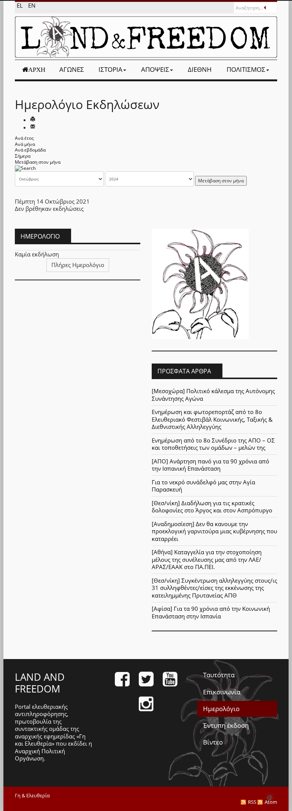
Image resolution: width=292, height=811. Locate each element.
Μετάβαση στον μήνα (37, 162)
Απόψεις (155, 69)
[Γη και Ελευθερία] (146, 37)
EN (31, 5)
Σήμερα (22, 156)
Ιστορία (110, 69)
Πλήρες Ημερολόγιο (77, 265)
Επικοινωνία (221, 692)
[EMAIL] (32, 127)
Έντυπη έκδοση (226, 725)
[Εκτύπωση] (32, 119)
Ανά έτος (24, 138)
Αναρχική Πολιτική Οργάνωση (40, 754)
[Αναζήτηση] (25, 167)
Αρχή (36, 69)
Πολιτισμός (246, 69)
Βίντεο (213, 742)
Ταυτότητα (219, 674)
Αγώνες (71, 69)
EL (20, 5)
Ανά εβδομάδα (30, 150)
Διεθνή (200, 69)
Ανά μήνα (25, 144)
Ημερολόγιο (221, 708)
